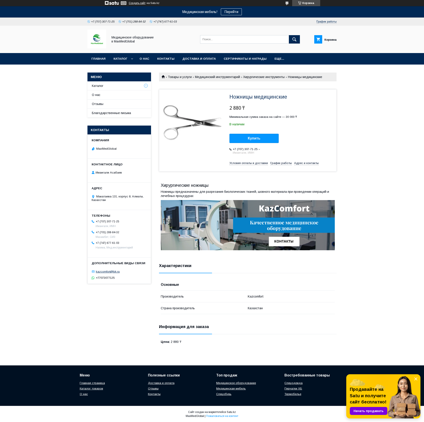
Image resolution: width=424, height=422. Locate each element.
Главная (98, 58)
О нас (144, 58)
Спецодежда (293, 383)
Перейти (231, 12)
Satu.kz (231, 412)
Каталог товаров (91, 388)
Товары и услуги (180, 77)
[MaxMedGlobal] (96, 47)
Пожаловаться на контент (222, 416)
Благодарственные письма (111, 113)
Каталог (120, 58)
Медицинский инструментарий (217, 77)
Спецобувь (223, 394)
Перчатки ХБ (293, 388)
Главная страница (92, 383)
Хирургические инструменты (264, 77)
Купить (254, 138)
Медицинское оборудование (236, 383)
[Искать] (294, 39)
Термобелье (292, 394)
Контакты (165, 58)
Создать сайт (137, 3)
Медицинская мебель (231, 388)
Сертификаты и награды (245, 58)
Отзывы (97, 104)
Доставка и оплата (199, 58)
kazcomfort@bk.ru (108, 271)
